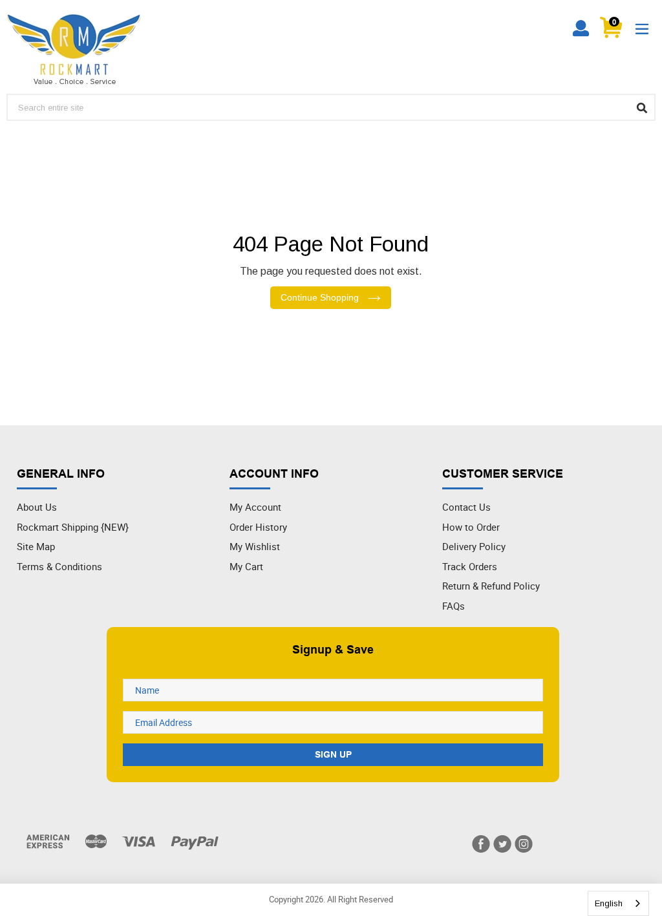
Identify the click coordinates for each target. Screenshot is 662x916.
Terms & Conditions (59, 566)
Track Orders (469, 566)
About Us (37, 506)
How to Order (471, 526)
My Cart (246, 566)
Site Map (36, 546)
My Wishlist (255, 546)
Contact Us (466, 506)
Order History (258, 526)
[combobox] (618, 903)
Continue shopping (321, 297)
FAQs (453, 605)
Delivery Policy (474, 546)
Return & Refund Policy (491, 585)
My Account (255, 506)
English (609, 903)
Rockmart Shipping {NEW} (73, 526)
